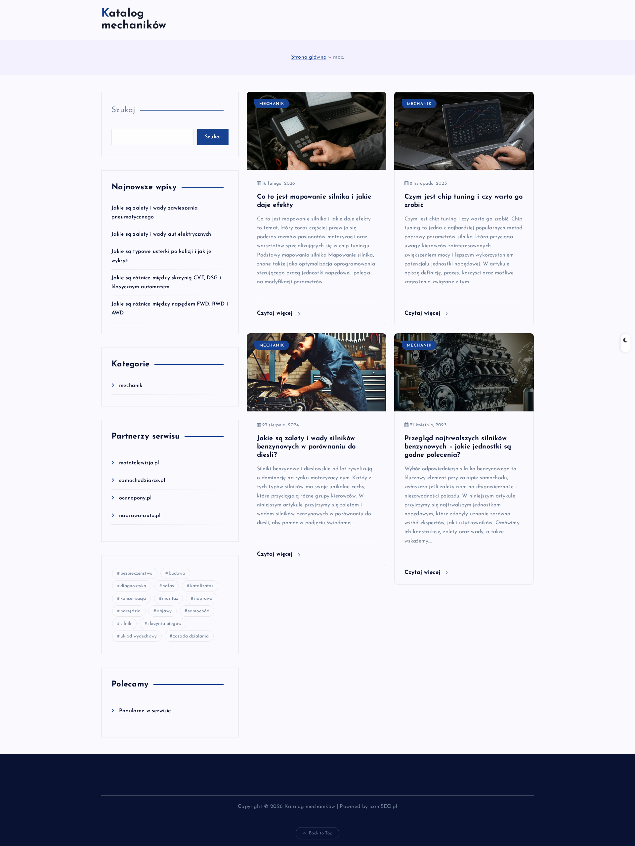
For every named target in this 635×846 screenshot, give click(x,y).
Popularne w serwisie (145, 711)
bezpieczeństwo (136, 573)
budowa (177, 573)
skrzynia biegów (164, 623)
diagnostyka (133, 586)
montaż (170, 598)
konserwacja (133, 598)
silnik (126, 623)
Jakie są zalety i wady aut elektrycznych (161, 234)
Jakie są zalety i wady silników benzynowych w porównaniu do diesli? (306, 446)
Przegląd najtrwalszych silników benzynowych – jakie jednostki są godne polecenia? (457, 446)
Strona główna (308, 57)
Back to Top (321, 833)
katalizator (201, 586)
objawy (164, 611)
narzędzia (130, 611)
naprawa (203, 598)
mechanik (130, 385)
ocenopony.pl (135, 498)
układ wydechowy (138, 636)
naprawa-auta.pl (139, 515)
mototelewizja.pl (139, 463)
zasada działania (191, 636)
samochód (198, 611)
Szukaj (123, 110)
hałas (168, 586)
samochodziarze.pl (142, 480)
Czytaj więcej (276, 313)
